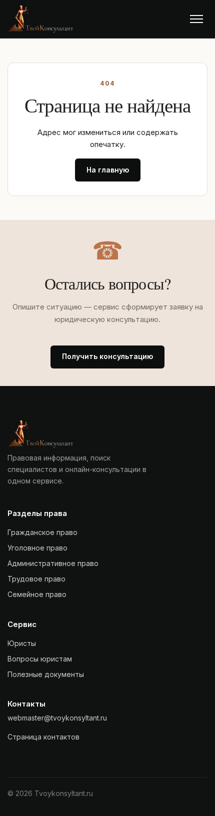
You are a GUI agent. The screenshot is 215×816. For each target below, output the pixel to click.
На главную (107, 170)
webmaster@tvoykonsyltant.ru (57, 718)
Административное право (53, 563)
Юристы (22, 643)
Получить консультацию (107, 356)
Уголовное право (38, 548)
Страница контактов (44, 736)
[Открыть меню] (197, 19)
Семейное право (37, 594)
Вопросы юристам (40, 658)
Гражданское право (43, 532)
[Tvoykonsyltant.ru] (41, 19)
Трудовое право (37, 578)
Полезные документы (46, 674)
